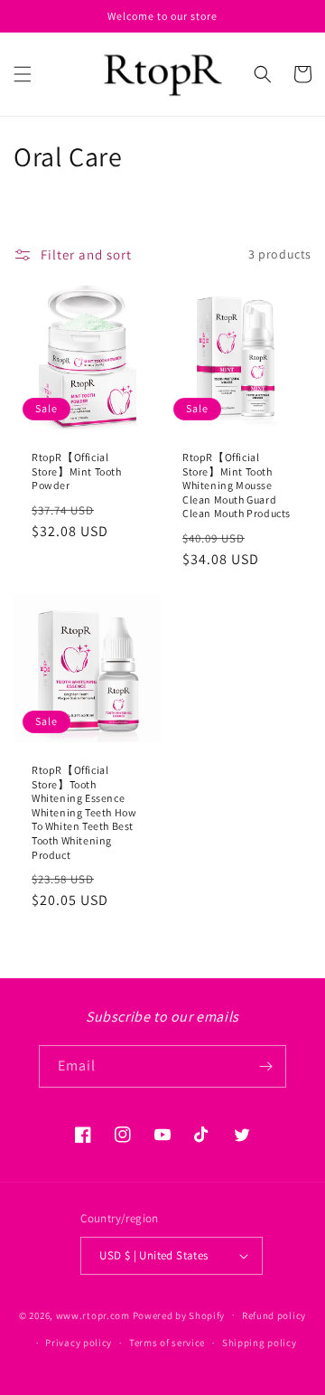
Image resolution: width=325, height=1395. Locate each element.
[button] (22, 74)
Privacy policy (78, 1342)
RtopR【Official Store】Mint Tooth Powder (77, 471)
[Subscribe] (265, 1066)
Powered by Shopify (179, 1314)
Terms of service (167, 1342)
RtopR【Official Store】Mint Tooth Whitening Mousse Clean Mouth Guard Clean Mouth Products (236, 485)
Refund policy (274, 1315)
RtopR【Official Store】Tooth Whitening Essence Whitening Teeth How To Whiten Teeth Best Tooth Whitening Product (84, 812)
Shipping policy (259, 1342)
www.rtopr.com (93, 1314)
